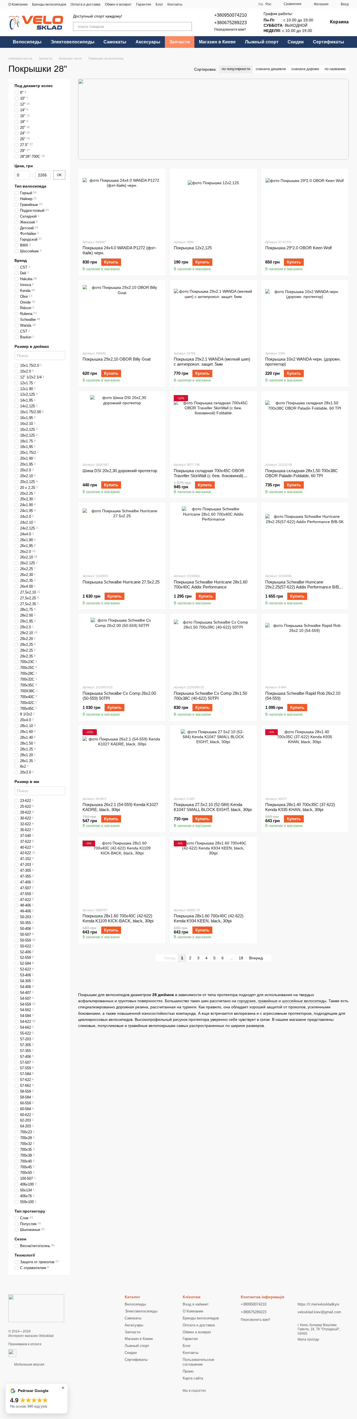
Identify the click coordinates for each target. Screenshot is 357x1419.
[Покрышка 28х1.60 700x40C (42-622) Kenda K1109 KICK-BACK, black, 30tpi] (122, 872)
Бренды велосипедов (49, 4)
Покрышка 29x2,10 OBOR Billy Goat (117, 359)
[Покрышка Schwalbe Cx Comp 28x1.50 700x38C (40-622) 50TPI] (213, 649)
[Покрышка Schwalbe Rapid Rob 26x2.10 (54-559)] (304, 649)
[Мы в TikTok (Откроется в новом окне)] (242, 4)
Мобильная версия (28, 1364)
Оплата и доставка (85, 4)
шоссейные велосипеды (304, 1001)
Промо (188, 1371)
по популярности (236, 69)
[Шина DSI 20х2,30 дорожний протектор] (122, 426)
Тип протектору (30, 1211)
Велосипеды (27, 42)
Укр (260, 4)
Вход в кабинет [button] (196, 1304)
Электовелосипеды (73, 42)
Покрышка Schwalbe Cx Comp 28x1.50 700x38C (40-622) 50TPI (210, 696)
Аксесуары (148, 42)
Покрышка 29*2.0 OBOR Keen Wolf (298, 247)
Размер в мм (27, 781)
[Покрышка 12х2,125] (213, 204)
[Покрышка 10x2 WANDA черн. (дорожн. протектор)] (304, 315)
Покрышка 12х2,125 (193, 247)
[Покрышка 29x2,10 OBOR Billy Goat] (122, 315)
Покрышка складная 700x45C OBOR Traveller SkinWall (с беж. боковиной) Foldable (209, 475)
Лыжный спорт (262, 42)
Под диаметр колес (34, 85)
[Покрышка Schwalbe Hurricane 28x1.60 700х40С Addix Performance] (213, 537)
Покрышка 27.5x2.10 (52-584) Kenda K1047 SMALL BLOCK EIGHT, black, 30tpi (213, 807)
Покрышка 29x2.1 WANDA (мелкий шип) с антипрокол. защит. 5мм (212, 361)
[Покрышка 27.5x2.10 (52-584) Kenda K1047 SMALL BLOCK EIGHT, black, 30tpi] (213, 760)
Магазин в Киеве (217, 42)
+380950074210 (230, 15)
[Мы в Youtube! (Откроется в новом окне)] (229, 4)
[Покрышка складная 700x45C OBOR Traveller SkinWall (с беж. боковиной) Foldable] (213, 426)
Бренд (21, 260)
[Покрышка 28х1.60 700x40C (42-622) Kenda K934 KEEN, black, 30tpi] (213, 872)
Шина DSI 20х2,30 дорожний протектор (120, 470)
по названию (335, 69)
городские (246, 1001)
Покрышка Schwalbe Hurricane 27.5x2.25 (121, 582)
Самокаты (114, 42)
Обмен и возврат (118, 4)
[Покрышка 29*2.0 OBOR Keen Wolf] (304, 204)
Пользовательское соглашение (198, 1362)
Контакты (174, 4)
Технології (25, 1255)
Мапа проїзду (308, 1339)
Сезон (20, 1239)
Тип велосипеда (30, 186)
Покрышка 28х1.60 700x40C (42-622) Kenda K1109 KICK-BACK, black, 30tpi (118, 918)
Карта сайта (193, 1378)
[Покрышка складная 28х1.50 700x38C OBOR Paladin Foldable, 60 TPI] (304, 426)
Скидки (296, 42)
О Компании (18, 4)
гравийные (268, 1001)
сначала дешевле (271, 69)
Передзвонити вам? (230, 29)
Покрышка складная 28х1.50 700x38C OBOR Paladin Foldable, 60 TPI (301, 473)
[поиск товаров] (187, 26)
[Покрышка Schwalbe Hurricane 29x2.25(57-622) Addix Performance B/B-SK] (304, 537)
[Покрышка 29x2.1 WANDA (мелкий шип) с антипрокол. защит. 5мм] (213, 315)
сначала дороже (305, 69)
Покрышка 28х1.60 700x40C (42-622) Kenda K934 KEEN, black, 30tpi (208, 918)
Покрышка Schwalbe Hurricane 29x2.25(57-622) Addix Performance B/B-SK (302, 587)
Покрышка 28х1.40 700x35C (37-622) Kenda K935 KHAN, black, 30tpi (300, 807)
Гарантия (143, 4)
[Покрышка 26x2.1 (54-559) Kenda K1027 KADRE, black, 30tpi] (122, 760)
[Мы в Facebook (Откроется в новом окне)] (222, 4)
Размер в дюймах (32, 346)
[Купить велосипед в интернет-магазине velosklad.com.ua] (36, 1308)
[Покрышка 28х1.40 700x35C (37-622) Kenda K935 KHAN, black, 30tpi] (304, 760)
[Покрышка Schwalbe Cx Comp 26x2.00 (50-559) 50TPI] (122, 649)
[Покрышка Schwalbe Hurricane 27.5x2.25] (122, 537)
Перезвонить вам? (255, 1320)
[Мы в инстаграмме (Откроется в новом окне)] (235, 4)
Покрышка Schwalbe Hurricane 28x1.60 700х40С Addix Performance (210, 584)
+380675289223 (230, 22)
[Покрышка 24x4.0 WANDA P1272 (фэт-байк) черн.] (122, 204)
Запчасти (179, 42)
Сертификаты (328, 42)
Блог (159, 4)
